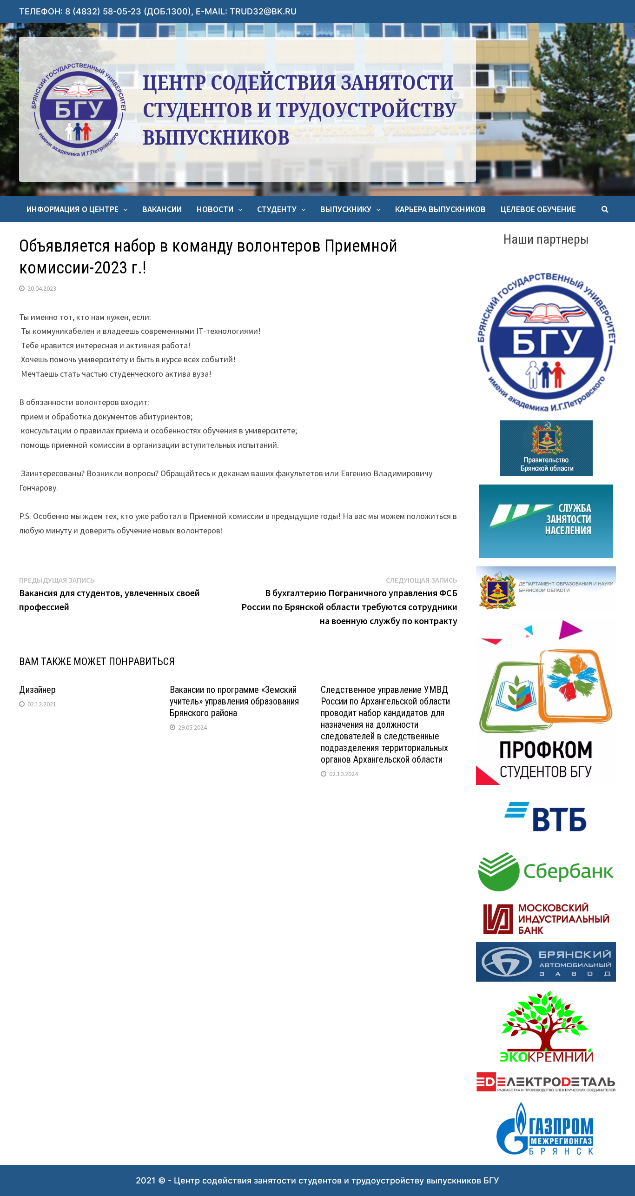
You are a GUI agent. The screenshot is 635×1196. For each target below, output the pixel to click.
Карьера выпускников (440, 209)
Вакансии (162, 209)
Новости (215, 209)
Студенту (277, 209)
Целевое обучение (538, 209)
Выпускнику (345, 209)
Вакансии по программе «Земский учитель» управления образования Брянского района (234, 701)
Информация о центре (72, 209)
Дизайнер (37, 689)
